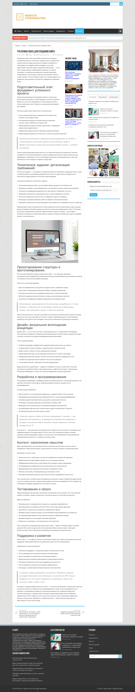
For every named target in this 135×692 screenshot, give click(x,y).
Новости (26, 31)
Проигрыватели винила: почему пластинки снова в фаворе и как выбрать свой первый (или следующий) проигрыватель (73, 99)
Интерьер (71, 31)
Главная (19, 31)
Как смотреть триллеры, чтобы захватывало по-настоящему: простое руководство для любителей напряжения (29, 614)
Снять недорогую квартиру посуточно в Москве (103, 75)
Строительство (36, 31)
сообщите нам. (17, 650)
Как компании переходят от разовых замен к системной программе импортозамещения (73, 75)
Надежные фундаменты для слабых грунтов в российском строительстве (70, 613)
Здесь (104, 87)
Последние (92, 97)
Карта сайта (33, 4)
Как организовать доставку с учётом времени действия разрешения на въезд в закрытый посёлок (57, 38)
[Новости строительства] (31, 16)
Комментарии (113, 97)
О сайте (99, 688)
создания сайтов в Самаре (36, 65)
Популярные (103, 97)
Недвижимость (61, 31)
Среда (80, 31)
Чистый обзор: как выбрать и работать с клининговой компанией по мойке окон (109, 134)
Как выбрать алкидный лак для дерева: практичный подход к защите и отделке (65, 654)
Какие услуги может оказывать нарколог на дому (72, 636)
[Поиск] (121, 4)
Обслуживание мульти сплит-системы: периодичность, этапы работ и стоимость (73, 122)
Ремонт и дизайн (48, 31)
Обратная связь (118, 688)
